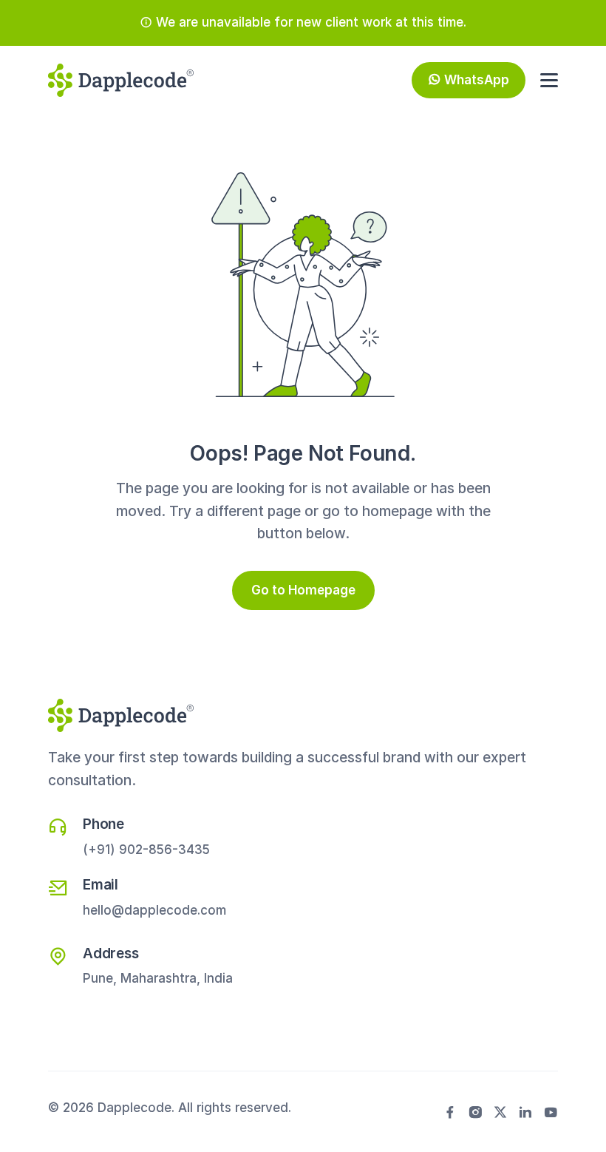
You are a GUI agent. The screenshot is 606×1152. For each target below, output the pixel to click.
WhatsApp (476, 79)
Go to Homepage (303, 590)
